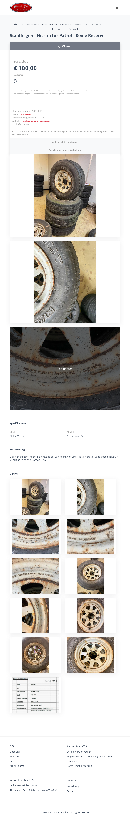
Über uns (15, 751)
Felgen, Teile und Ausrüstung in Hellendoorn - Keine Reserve (45, 24)
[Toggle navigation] (117, 7)
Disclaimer (72, 761)
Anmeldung (73, 786)
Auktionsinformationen (65, 142)
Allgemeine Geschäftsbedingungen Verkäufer (34, 790)
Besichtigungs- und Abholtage (65, 149)
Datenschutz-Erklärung (79, 765)
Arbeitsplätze (17, 765)
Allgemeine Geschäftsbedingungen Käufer (90, 756)
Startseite (13, 24)
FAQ (12, 761)
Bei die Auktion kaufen (79, 751)
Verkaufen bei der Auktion (24, 785)
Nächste (72, 28)
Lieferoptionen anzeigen (36, 120)
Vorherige (58, 28)
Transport (15, 756)
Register (71, 791)
